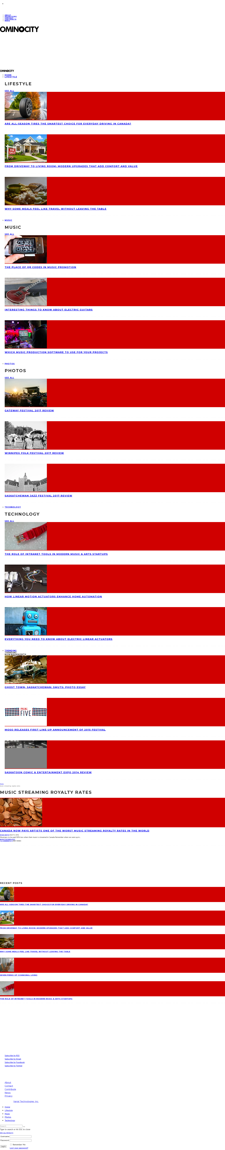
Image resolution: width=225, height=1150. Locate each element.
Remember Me (19, 1144)
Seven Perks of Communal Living (18, 975)
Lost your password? (19, 1148)
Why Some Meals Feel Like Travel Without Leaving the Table (56, 208)
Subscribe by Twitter (13, 1065)
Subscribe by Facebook (15, 1062)
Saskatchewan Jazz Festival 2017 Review (38, 495)
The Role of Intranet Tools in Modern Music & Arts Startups (56, 554)
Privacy (8, 1096)
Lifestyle (11, 77)
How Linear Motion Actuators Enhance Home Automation (53, 596)
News (7, 21)
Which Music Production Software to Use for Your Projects (56, 352)
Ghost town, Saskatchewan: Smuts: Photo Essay (45, 687)
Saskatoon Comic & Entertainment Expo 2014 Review (48, 772)
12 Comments (5, 841)
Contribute (10, 19)
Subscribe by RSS (12, 1055)
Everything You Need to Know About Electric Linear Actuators (58, 639)
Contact (9, 1086)
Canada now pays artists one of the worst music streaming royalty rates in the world (74, 830)
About (8, 1082)
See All (9, 91)
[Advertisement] (70, 51)
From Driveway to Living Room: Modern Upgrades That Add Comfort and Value (71, 166)
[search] (24, 1126)
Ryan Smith (4, 835)
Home (7, 1107)
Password (4, 1140)
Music (8, 220)
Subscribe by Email (13, 1059)
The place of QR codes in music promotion (40, 267)
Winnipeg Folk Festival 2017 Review (34, 453)
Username (4, 1136)
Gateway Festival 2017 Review (29, 410)
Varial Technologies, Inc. (26, 1101)
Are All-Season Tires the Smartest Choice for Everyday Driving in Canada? (68, 123)
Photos (10, 364)
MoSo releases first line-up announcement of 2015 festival (55, 729)
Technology (13, 507)
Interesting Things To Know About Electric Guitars (49, 309)
